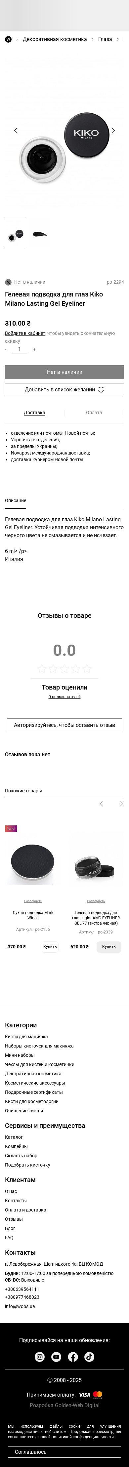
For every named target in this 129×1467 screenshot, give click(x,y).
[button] (15, 233)
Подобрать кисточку (27, 1165)
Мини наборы (20, 1055)
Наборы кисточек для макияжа (39, 1046)
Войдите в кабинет (25, 333)
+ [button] (34, 349)
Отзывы (14, 1219)
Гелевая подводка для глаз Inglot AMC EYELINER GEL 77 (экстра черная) (96, 918)
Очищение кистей (24, 1110)
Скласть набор (21, 1155)
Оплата (94, 412)
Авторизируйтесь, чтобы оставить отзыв (64, 725)
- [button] (5, 349)
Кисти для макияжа (26, 1036)
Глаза (105, 39)
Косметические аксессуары (35, 1083)
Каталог (14, 1137)
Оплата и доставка (25, 1209)
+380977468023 (22, 1297)
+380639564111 (22, 1289)
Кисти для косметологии (32, 1101)
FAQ (9, 1237)
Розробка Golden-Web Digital (65, 1405)
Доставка (34, 412)
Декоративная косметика (55, 39)
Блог (10, 1228)
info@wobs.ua (20, 1306)
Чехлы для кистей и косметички (39, 1064)
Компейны (16, 1146)
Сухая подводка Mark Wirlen (33, 915)
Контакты (16, 1200)
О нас (11, 1191)
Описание (15, 500)
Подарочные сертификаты (34, 1092)
